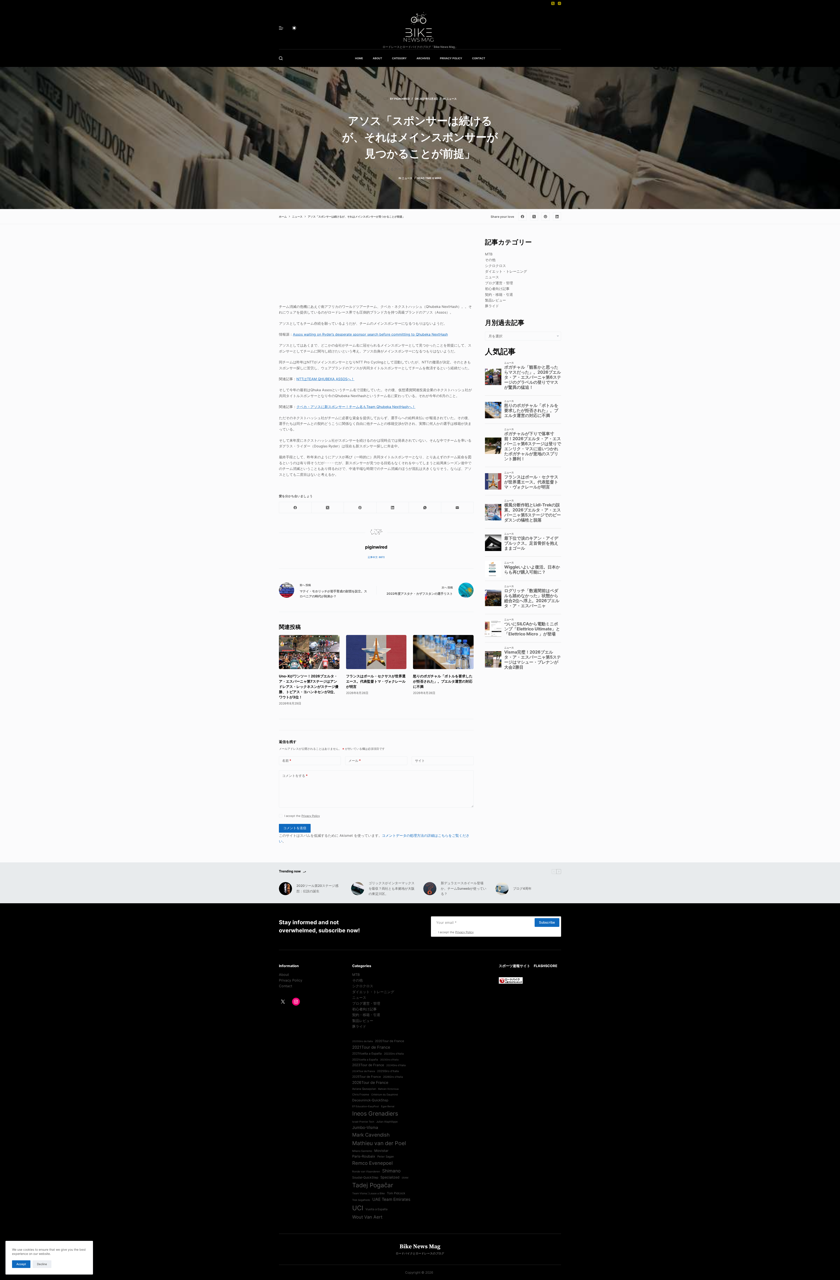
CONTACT (478, 58)
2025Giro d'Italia (388, 1071)
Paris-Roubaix (363, 1156)
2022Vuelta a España (365, 1059)
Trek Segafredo (361, 1200)
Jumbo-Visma (365, 1127)
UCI (357, 1208)
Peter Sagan (385, 1156)
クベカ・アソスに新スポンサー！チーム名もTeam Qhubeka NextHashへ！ (355, 407)
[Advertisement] (376, 267)
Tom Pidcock (396, 1193)
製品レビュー (495, 300)
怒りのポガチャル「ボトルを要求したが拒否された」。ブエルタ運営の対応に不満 (442, 681)
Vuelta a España (376, 1209)
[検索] (281, 58)
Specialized (389, 1177)
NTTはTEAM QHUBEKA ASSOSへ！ (325, 379)
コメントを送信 (294, 828)
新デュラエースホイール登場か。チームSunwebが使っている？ (463, 888)
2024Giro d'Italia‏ (396, 1065)
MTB (488, 254)
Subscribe (547, 922)
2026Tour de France (370, 1082)
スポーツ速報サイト (514, 966)
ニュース (451, 98)
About (284, 974)
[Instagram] (559, 3)
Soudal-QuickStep (365, 1177)
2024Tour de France (363, 1071)
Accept (21, 1264)
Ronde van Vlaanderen (366, 1171)
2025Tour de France (366, 1076)
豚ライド (492, 306)
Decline (42, 1264)
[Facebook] (522, 216)
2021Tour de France (371, 1047)
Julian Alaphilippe (387, 1121)
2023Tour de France (368, 1065)
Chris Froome (360, 1094)
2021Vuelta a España (367, 1053)
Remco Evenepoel (372, 1163)
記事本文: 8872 (376, 557)
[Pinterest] (545, 216)
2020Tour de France (389, 1041)
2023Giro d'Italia (389, 1059)
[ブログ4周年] (502, 888)
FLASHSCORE (545, 966)
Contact (285, 986)
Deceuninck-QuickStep (370, 1100)
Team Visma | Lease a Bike (368, 1193)
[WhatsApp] (425, 507)
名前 (286, 761)
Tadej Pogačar (372, 1185)
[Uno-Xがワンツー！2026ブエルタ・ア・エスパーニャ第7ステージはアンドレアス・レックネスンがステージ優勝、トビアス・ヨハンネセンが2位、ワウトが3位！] (309, 652)
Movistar (381, 1151)
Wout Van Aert (367, 1217)
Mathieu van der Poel (379, 1143)
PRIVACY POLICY (451, 58)
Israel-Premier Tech (363, 1121)
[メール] (457, 507)
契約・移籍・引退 (499, 294)
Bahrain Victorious (388, 1088)
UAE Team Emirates (391, 1199)
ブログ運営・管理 (499, 283)
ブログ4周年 (522, 888)
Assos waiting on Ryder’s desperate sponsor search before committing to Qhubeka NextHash (370, 334)
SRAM (405, 1177)
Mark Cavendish (371, 1135)
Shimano (391, 1171)
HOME (359, 58)
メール (354, 761)
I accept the (302, 816)
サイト (420, 761)
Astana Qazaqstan (364, 1088)
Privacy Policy (310, 816)
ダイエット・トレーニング (506, 271)
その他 (490, 260)
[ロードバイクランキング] (511, 980)
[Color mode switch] (294, 28)
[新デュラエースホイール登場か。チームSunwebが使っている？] (429, 888)
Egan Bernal (387, 1106)
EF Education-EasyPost (365, 1106)
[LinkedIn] (557, 216)
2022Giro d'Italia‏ (394, 1053)
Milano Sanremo (362, 1151)
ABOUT (377, 58)
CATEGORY (399, 58)
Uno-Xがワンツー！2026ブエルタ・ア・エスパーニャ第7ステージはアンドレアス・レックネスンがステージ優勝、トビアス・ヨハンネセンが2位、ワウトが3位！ (308, 686)
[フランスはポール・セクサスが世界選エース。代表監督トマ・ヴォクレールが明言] (376, 652)
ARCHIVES (423, 58)
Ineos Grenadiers (375, 1113)
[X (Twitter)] (553, 3)
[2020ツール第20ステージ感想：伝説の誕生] (285, 888)
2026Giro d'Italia (393, 1076)
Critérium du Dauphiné (384, 1094)
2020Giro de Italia (362, 1041)
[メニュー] (281, 28)
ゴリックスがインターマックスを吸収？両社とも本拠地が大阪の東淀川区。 (392, 888)
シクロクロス (495, 265)
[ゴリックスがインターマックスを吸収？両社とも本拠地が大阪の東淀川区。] (357, 888)
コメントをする (295, 776)
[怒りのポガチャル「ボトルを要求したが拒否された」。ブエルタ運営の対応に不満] (443, 652)
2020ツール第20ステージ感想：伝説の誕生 (317, 888)
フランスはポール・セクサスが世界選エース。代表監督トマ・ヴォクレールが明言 (376, 681)
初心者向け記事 (497, 288)
